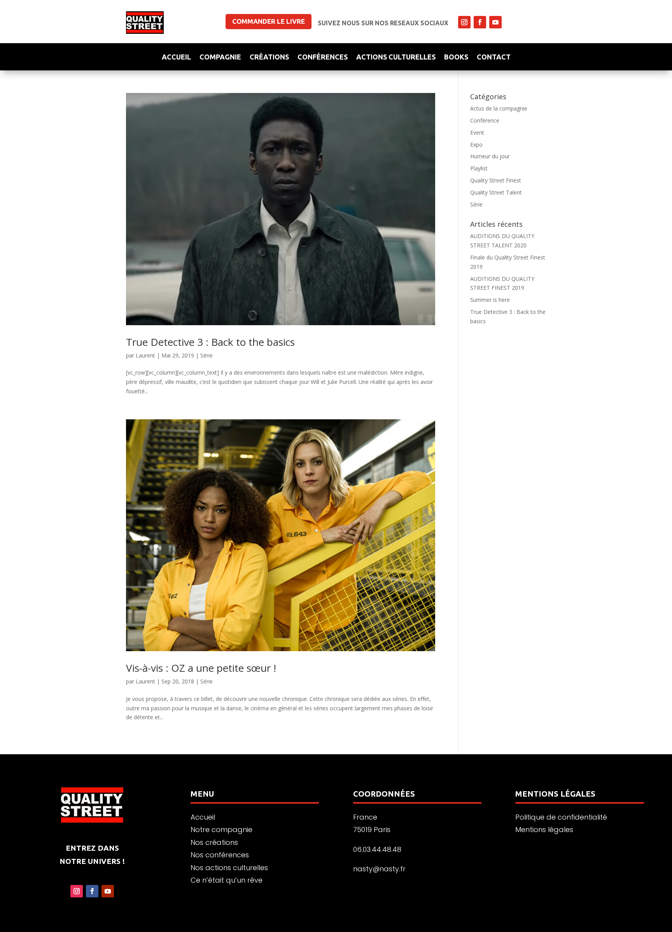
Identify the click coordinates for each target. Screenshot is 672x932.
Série (206, 355)
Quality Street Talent (496, 192)
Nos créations (214, 842)
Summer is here (490, 299)
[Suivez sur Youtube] (495, 22)
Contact (494, 57)
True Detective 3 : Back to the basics (210, 342)
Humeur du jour (490, 156)
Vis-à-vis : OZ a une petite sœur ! (201, 668)
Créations (269, 57)
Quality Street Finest (495, 180)
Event (477, 132)
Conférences (323, 57)
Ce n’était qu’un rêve (226, 880)
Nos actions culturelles (229, 867)
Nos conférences (220, 855)
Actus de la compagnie (498, 108)
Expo (476, 144)
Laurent (145, 355)
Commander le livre (268, 21)
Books (456, 57)
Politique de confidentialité (561, 817)
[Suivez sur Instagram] (464, 22)
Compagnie (220, 57)
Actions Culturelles (396, 57)
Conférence (484, 120)
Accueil (176, 57)
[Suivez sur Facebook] (480, 22)
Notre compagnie (221, 829)
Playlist (479, 168)
